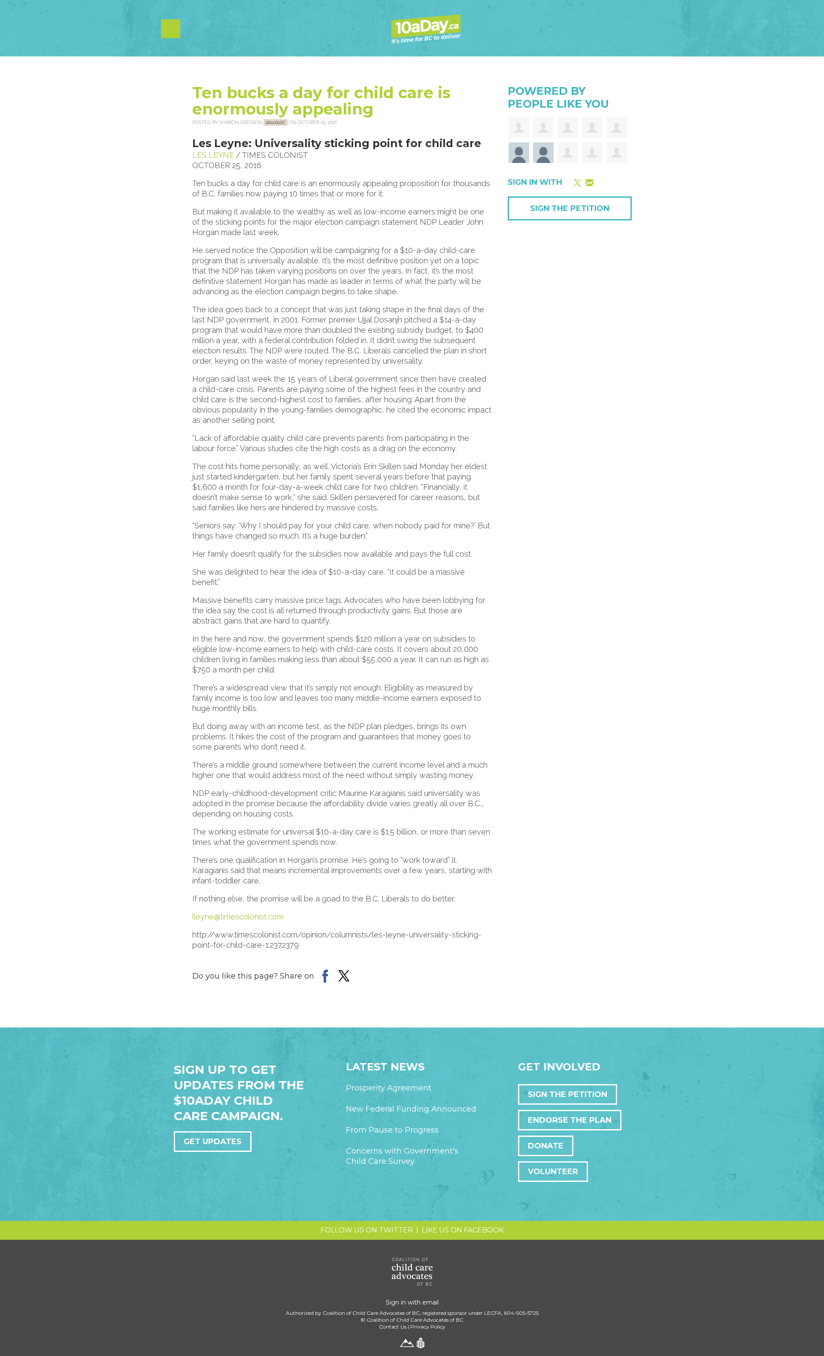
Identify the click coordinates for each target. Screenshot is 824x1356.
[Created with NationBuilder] (420, 1342)
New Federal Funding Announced (411, 1109)
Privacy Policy (427, 1326)
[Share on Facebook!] (324, 975)
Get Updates (213, 1141)
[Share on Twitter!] (344, 975)
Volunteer (553, 1171)
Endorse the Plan (570, 1120)
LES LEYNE (213, 155)
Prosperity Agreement (388, 1088)
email (430, 1302)
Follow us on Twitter (367, 1230)
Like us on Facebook (463, 1230)
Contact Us (392, 1326)
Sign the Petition (569, 208)
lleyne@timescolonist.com (237, 916)
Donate (545, 1146)
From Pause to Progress (392, 1130)
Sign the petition (567, 1094)
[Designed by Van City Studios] (407, 1342)
